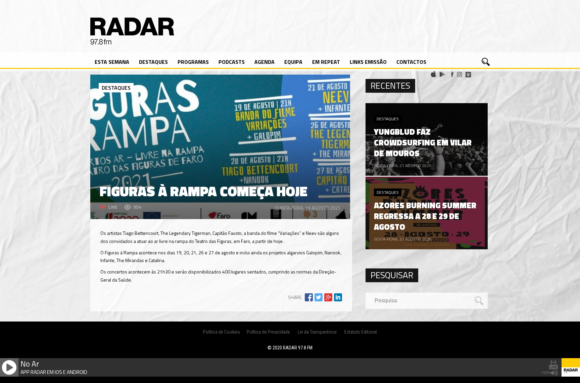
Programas (193, 62)
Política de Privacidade (268, 332)
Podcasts (232, 62)
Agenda (264, 62)
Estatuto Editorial (360, 332)
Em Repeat (326, 62)
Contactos (411, 62)
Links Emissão (368, 62)
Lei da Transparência (317, 332)
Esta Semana (112, 62)
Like (112, 206)
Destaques (153, 62)
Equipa (293, 62)
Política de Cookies (221, 332)
